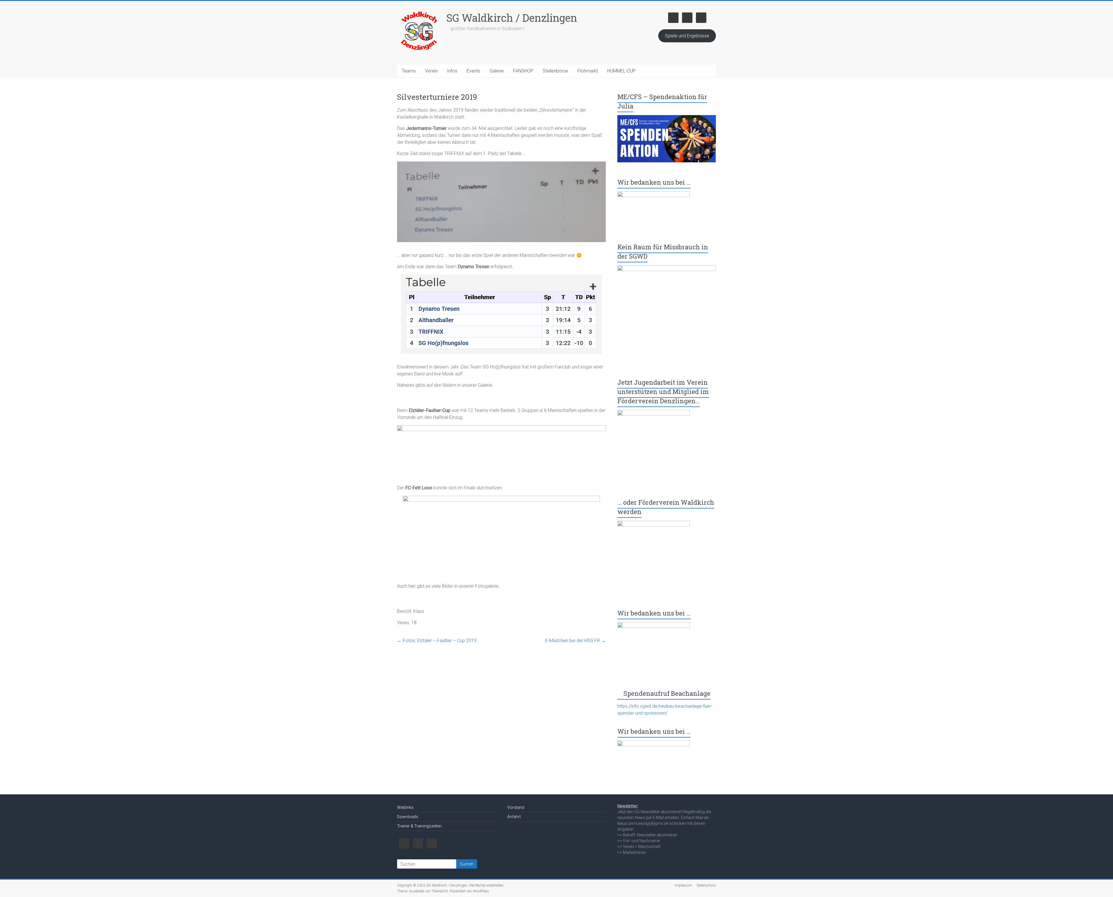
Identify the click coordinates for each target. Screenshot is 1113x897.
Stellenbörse (555, 71)
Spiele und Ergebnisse (687, 36)
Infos (452, 71)
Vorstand (515, 807)
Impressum (683, 885)
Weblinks (405, 807)
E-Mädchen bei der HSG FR (575, 640)
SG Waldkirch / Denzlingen (511, 18)
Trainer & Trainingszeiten (419, 826)
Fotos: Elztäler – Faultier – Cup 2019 (437, 640)
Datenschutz (706, 885)
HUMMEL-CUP (621, 71)
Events (473, 71)
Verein (431, 71)
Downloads (407, 816)
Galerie (497, 71)
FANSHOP (523, 71)
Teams (409, 71)
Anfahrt (514, 816)
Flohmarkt (587, 71)
